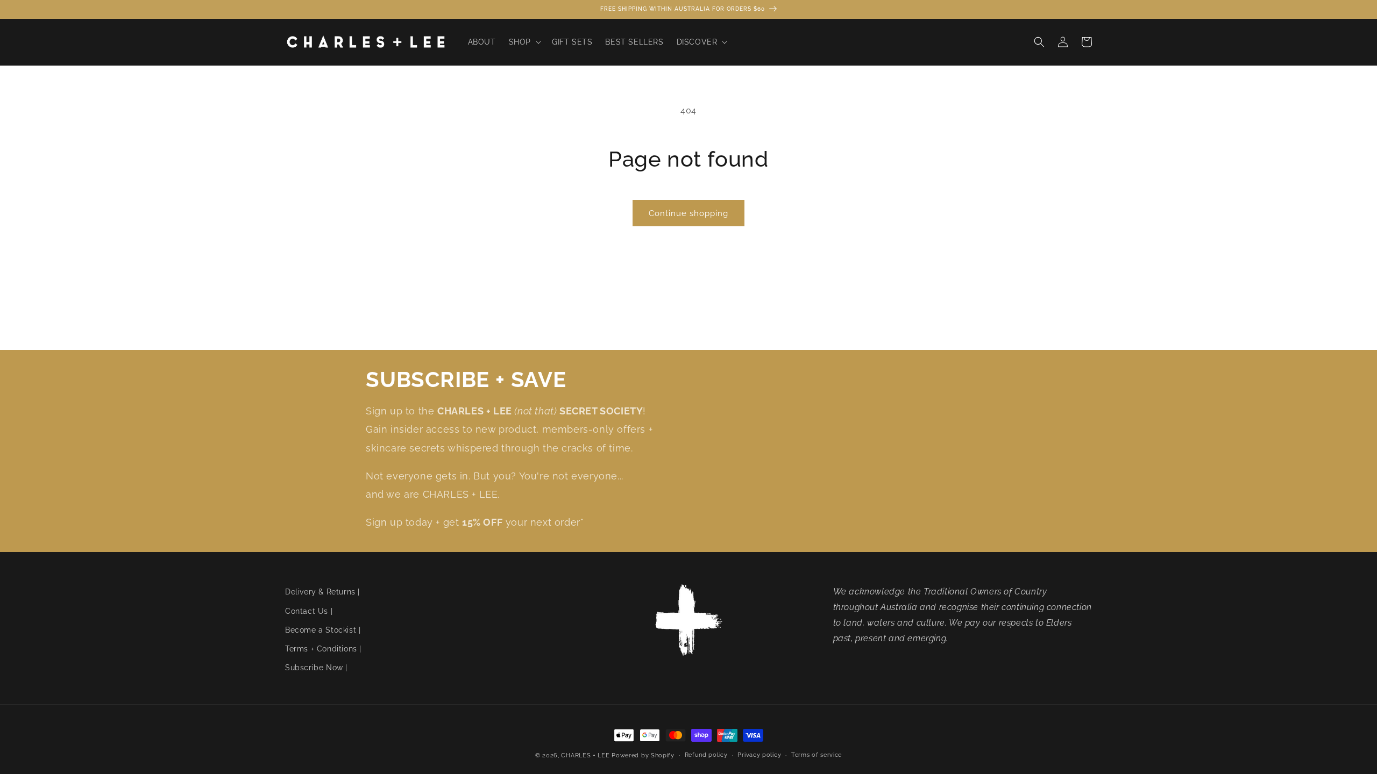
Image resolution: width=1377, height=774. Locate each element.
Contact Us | (308, 611)
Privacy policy (759, 754)
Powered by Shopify (643, 755)
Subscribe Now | (316, 667)
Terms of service (816, 754)
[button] (523, 42)
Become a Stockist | (322, 630)
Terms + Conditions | (323, 648)
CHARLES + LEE (585, 755)
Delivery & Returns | (322, 591)
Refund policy (706, 754)
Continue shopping (688, 213)
